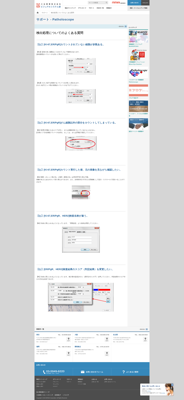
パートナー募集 (82, 384)
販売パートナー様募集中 (136, 131)
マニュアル (56, 384)
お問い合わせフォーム (110, 381)
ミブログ (65, 395)
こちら (149, 391)
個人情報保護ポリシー (42, 392)
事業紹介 (80, 381)
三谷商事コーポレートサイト (43, 395)
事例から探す (39, 384)
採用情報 (57, 395)
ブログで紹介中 (133, 98)
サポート (45, 12)
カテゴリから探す (41, 381)
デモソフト (56, 381)
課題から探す (39, 386)
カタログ (55, 386)
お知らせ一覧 (95, 381)
